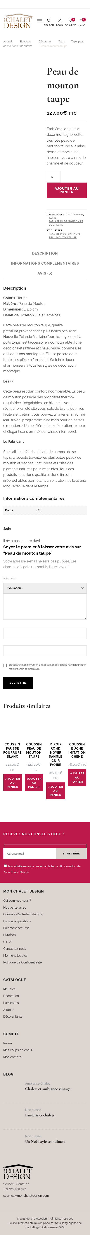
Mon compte (12, 1057)
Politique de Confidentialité (22, 962)
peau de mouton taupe (65, 234)
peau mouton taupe (63, 237)
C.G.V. (7, 942)
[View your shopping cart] (81, 21)
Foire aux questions (17, 921)
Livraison (9, 935)
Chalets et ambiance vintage (47, 1088)
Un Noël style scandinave (45, 1141)
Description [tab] (45, 253)
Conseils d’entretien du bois (23, 914)
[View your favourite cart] (70, 21)
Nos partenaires (14, 907)
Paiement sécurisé (16, 928)
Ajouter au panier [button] (12, 783)
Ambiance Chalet (37, 1083)
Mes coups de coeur (17, 1050)
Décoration (75, 214)
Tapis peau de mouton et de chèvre (66, 223)
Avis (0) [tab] (45, 273)
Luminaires (11, 1003)
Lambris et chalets (39, 1115)
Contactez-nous (14, 948)
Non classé (33, 1110)
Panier (7, 1043)
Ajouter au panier (67, 190)
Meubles (9, 989)
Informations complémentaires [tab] (45, 263)
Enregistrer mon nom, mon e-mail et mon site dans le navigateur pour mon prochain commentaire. (47, 666)
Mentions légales (15, 955)
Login (59, 25)
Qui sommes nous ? (17, 900)
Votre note (9, 578)
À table (8, 1010)
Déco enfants (12, 1016)
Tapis (52, 218)
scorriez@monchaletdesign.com (26, 1195)
